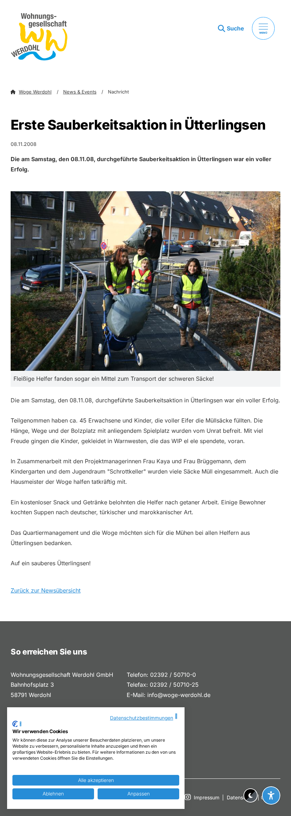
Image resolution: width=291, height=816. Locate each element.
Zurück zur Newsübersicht (46, 590)
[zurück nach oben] (271, 778)
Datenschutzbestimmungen (141, 718)
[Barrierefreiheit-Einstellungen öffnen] (271, 795)
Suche (235, 28)
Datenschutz (241, 797)
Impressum (206, 797)
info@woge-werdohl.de (178, 694)
